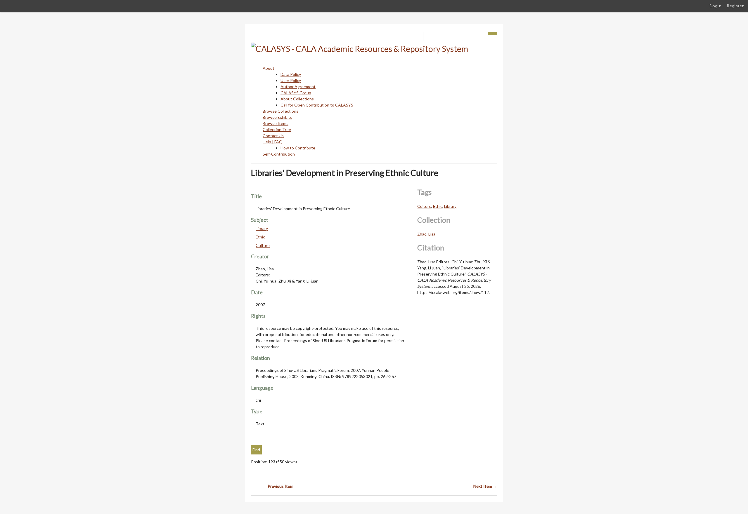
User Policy (290, 80)
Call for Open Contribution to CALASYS (316, 104)
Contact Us (273, 135)
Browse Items (275, 123)
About (268, 68)
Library (262, 228)
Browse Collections (280, 111)
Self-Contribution (279, 153)
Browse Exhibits (277, 117)
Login (715, 6)
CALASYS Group (295, 92)
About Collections (297, 98)
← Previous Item (278, 486)
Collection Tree (277, 129)
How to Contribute (297, 147)
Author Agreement (298, 86)
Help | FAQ (273, 141)
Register (735, 6)
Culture (263, 245)
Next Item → (485, 486)
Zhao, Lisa (426, 233)
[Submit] (492, 33)
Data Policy (290, 74)
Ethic (260, 236)
